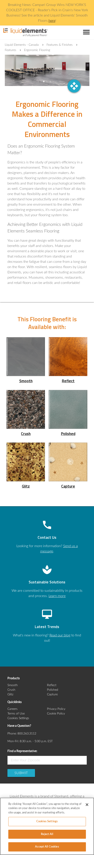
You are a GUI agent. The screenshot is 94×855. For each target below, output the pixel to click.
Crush (11, 689)
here (52, 20)
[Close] (87, 804)
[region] (47, 826)
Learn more (57, 596)
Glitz (10, 694)
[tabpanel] (47, 70)
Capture (52, 694)
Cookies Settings (18, 718)
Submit (21, 773)
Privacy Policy (56, 709)
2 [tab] (50, 81)
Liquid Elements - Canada (22, 44)
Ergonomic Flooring (37, 50)
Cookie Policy (56, 713)
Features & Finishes (60, 44)
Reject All (47, 834)
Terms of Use (16, 713)
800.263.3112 (26, 733)
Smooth (12, 685)
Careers (12, 709)
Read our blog (59, 635)
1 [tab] (44, 81)
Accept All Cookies (47, 846)
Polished (52, 689)
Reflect (51, 685)
